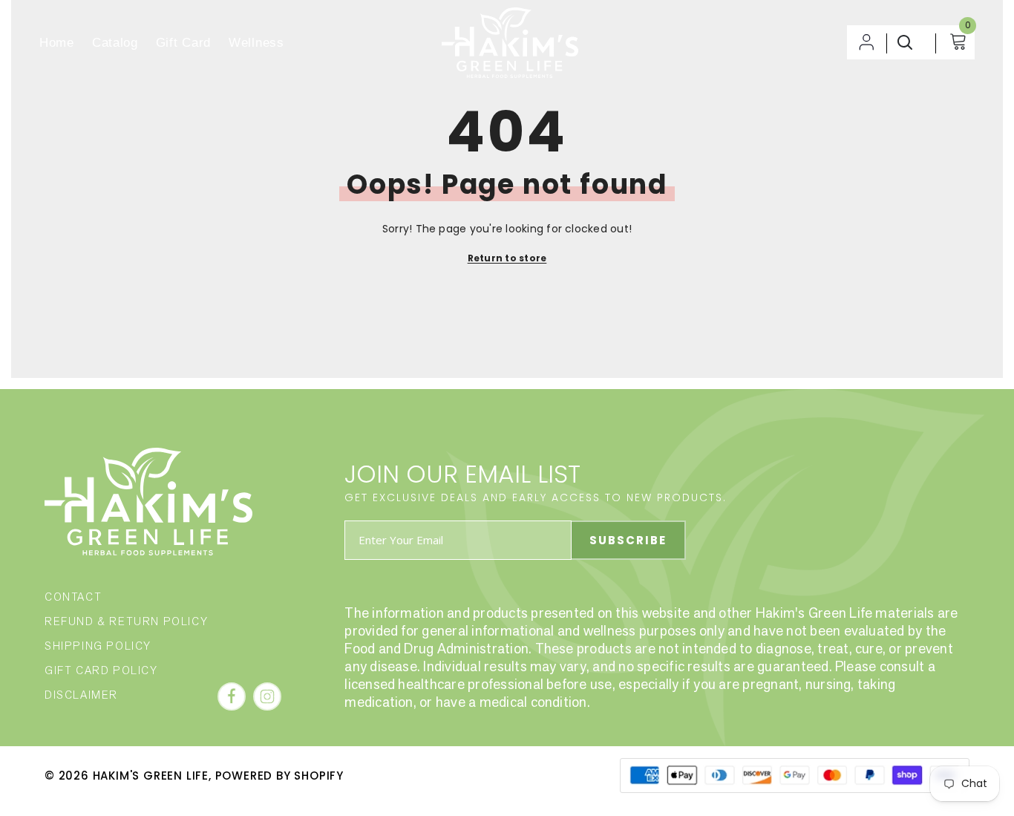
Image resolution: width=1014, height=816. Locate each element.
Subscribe (628, 540)
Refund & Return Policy (126, 621)
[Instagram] (267, 696)
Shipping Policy (98, 646)
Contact (73, 597)
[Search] (907, 42)
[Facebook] (231, 696)
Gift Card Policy (101, 670)
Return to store (507, 258)
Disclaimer (81, 695)
